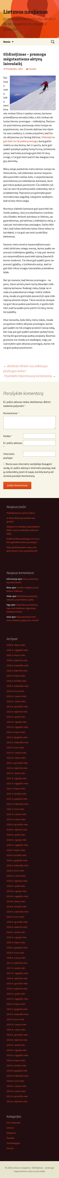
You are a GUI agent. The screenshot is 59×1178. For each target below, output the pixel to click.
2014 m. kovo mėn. (15, 1080)
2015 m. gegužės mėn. (17, 1009)
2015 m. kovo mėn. (15, 1019)
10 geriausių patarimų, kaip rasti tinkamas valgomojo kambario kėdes (22, 608)
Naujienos (11, 1132)
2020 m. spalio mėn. (16, 834)
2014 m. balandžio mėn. (18, 1075)
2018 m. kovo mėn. (15, 952)
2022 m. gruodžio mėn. (17, 706)
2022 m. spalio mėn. (16, 716)
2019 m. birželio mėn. (17, 906)
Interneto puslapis (8, 455)
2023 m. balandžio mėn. (18, 685)
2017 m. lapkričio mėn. (17, 962)
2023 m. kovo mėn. (15, 691)
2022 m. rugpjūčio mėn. (18, 726)
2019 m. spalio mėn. (16, 885)
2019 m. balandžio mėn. (18, 911)
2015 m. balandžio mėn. (18, 1014)
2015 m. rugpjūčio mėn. (18, 998)
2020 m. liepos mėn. (16, 850)
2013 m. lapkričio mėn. (17, 1101)
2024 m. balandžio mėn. (18, 665)
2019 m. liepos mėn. (16, 901)
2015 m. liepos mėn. (16, 1003)
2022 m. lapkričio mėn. (17, 711)
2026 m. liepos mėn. (16, 644)
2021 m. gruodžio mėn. (17, 762)
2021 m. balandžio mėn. (18, 803)
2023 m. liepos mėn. (16, 675)
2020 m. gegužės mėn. (17, 860)
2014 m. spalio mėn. (16, 1044)
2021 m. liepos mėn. (16, 788)
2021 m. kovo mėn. (15, 809)
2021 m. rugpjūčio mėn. (18, 783)
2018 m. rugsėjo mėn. (17, 937)
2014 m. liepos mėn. (16, 1060)
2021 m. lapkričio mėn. (17, 768)
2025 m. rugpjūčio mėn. (18, 650)
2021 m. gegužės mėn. (17, 798)
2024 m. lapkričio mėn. (17, 660)
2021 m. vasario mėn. (17, 814)
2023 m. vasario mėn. (17, 696)
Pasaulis (32, 68)
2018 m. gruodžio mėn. (17, 921)
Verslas (10, 1148)
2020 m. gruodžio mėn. (17, 824)
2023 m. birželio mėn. (17, 680)
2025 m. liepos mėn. (16, 655)
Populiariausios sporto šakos (21, 512)
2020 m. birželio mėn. (17, 855)
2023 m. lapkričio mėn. (17, 670)
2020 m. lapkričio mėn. (17, 829)
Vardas (7, 436)
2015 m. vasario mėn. (17, 1024)
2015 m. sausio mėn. (16, 1029)
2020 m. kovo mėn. (15, 870)
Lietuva (10, 1127)
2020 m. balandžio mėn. (18, 865)
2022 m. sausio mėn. (16, 757)
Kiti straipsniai (13, 1122)
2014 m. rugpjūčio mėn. (18, 1055)
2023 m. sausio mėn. (16, 701)
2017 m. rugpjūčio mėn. (18, 973)
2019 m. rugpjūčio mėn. (18, 896)
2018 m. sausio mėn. (16, 957)
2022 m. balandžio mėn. (18, 742)
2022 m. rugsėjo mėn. (17, 721)
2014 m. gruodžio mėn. (17, 1034)
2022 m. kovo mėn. (15, 747)
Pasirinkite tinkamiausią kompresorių (30, 376)
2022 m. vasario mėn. (17, 752)
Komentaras (11, 413)
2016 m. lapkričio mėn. (17, 978)
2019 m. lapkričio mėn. (17, 880)
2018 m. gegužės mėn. (17, 947)
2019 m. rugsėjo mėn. (17, 891)
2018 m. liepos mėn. (16, 942)
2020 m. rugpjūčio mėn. (18, 844)
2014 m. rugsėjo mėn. (17, 1050)
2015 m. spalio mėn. (16, 993)
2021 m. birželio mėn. (17, 793)
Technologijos (13, 1143)
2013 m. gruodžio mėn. (17, 1096)
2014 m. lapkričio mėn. (17, 1039)
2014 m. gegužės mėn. (17, 1070)
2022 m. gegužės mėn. (17, 737)
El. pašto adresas (12, 445)
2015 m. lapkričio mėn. (17, 988)
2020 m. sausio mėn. (16, 875)
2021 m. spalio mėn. (16, 773)
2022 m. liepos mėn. (16, 732)
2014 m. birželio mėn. (17, 1065)
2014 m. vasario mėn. (17, 1086)
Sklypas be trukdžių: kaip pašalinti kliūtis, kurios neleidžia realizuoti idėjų (23, 530)
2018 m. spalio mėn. (16, 932)
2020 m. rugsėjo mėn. (17, 839)
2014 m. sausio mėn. (16, 1091)
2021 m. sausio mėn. (16, 819)
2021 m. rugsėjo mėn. (17, 778)
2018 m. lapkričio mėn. (17, 927)
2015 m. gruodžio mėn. (17, 983)
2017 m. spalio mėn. (16, 968)
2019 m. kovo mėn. (15, 916)
